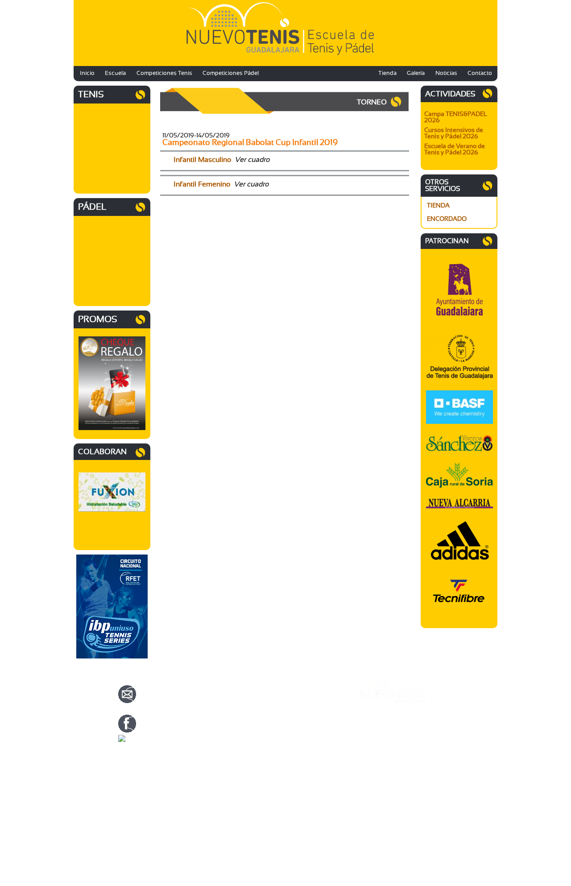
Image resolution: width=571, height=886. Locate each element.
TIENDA (438, 206)
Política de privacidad (386, 744)
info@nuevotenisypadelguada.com (187, 711)
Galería (416, 73)
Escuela (115, 73)
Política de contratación (389, 755)
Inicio (87, 73)
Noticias (446, 73)
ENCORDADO (447, 219)
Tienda (387, 73)
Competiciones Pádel (231, 73)
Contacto (480, 73)
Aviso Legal (374, 739)
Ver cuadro (252, 159)
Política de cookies (383, 750)
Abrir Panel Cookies (384, 766)
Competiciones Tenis (164, 73)
